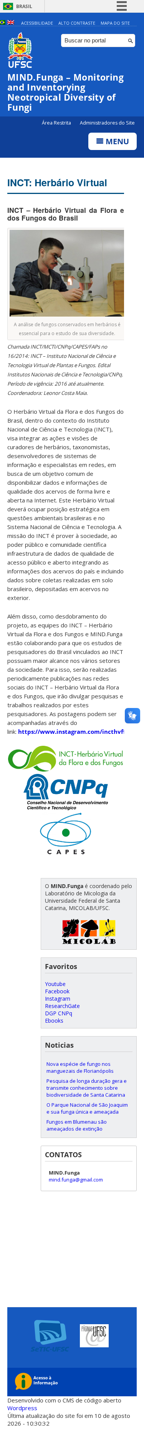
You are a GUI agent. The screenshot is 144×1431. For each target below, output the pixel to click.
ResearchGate (62, 1006)
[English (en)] (10, 23)
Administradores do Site (107, 123)
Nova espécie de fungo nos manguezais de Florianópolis (80, 1067)
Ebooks (54, 1020)
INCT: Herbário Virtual (57, 182)
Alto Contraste (76, 23)
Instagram (57, 998)
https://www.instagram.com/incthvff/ (73, 731)
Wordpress (22, 1408)
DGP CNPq (58, 1013)
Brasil (24, 6)
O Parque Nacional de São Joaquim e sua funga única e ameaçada (87, 1108)
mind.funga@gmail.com (76, 1179)
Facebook (57, 991)
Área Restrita (57, 123)
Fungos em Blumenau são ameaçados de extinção (76, 1125)
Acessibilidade (37, 23)
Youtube (55, 984)
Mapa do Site (115, 23)
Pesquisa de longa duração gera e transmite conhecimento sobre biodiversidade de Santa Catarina (86, 1087)
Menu (116, 141)
